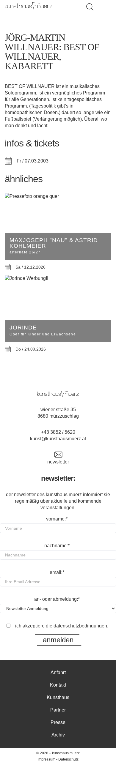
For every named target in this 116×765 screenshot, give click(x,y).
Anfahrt (58, 672)
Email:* (57, 572)
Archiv (58, 734)
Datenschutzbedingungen (80, 625)
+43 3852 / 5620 (58, 432)
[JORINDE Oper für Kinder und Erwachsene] (58, 278)
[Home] (28, 7)
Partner (58, 709)
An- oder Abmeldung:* (57, 599)
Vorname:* (57, 518)
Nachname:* (57, 545)
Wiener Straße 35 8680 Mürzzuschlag (58, 413)
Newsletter (58, 461)
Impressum (46, 759)
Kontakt (58, 684)
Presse (58, 722)
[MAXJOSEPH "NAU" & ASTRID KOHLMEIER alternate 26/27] (58, 196)
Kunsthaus (58, 697)
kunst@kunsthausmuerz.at (58, 438)
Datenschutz (68, 759)
